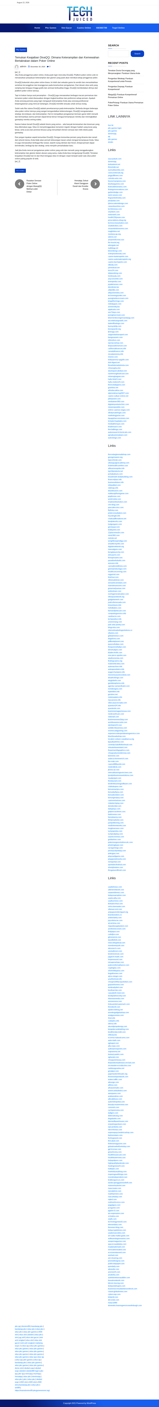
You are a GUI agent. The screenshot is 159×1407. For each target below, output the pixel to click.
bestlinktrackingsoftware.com (120, 784)
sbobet (30, 1335)
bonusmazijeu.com (116, 789)
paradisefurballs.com (116, 560)
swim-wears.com (115, 195)
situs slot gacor (32, 1337)
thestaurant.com (114, 781)
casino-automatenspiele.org (119, 259)
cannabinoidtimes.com (117, 566)
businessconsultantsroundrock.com (122, 1289)
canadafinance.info (116, 351)
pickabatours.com (115, 474)
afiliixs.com (112, 1085)
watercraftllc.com (115, 1079)
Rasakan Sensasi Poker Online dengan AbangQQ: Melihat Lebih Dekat (34, 186)
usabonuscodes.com (116, 1233)
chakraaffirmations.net (117, 519)
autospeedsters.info (116, 669)
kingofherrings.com (116, 301)
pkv (25, 1379)
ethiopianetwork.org (116, 597)
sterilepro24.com (115, 725)
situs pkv (31, 1329)
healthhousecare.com (117, 1155)
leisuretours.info (114, 605)
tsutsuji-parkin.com (115, 1054)
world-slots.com (114, 499)
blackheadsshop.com (117, 736)
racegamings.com (115, 848)
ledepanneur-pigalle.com (118, 360)
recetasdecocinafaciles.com (119, 1065)
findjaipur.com (114, 932)
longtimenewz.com (115, 828)
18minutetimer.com (116, 580)
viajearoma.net (114, 1052)
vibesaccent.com (115, 909)
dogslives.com (114, 639)
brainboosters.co (115, 915)
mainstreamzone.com (117, 586)
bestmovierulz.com (115, 954)
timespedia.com (114, 282)
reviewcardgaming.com (117, 731)
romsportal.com (114, 862)
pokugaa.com (113, 853)
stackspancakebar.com (117, 371)
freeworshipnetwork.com (118, 1077)
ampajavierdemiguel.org (118, 912)
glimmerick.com (114, 937)
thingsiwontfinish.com (117, 870)
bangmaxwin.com (115, 337)
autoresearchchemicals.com (119, 432)
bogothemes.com (115, 973)
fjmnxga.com (113, 332)
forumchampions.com (117, 181)
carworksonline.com (116, 206)
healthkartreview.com (116, 1158)
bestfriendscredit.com (117, 1032)
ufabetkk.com (113, 290)
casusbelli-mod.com (116, 993)
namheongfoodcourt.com (118, 374)
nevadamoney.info (115, 354)
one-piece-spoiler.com (117, 655)
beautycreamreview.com (118, 1105)
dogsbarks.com (114, 1118)
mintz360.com (114, 535)
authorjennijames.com (117, 1049)
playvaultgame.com (116, 856)
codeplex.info (113, 1021)
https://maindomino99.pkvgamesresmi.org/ (32, 1390)
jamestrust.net (114, 268)
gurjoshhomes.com (116, 985)
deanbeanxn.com (115, 491)
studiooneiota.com (115, 658)
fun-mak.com (113, 761)
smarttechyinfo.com (116, 544)
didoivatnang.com (115, 1116)
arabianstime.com (115, 1096)
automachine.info (115, 666)
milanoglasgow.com (116, 376)
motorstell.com (114, 215)
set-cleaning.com (115, 1258)
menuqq (28, 1374)
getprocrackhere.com (116, 812)
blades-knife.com (115, 653)
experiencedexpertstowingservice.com (124, 733)
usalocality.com (114, 898)
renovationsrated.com (117, 1250)
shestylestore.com (115, 867)
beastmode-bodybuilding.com (120, 477)
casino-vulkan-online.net (118, 396)
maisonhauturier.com (116, 1185)
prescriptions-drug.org (117, 220)
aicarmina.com (114, 923)
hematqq (18, 1376)
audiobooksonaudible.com (119, 1278)
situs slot (22, 1335)
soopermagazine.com (117, 1241)
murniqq (36, 1374)
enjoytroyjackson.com (117, 1124)
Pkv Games (50, 28)
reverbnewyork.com (116, 945)
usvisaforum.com (115, 951)
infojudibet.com (114, 485)
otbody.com (112, 265)
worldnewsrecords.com (117, 722)
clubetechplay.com (115, 803)
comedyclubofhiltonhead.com (120, 745)
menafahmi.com (114, 1191)
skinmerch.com (114, 948)
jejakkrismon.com (115, 284)
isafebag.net (113, 248)
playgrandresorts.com (117, 859)
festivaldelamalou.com (117, 187)
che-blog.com (113, 505)
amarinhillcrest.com (116, 240)
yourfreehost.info (115, 979)
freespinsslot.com (115, 558)
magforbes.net (114, 231)
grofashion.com (114, 839)
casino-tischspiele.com (117, 262)
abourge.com (113, 1082)
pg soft (22, 1337)
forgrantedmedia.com (116, 198)
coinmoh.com (113, 1107)
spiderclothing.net (115, 1010)
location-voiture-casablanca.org (121, 739)
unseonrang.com (115, 622)
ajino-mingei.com (115, 976)
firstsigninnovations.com (118, 189)
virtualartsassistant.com (117, 747)
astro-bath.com (114, 1040)
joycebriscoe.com (115, 920)
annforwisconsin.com (116, 929)
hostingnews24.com (116, 1166)
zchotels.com (113, 1216)
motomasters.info (115, 697)
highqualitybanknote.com (118, 1163)
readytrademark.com (116, 1247)
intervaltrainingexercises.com (120, 772)
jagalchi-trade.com (115, 957)
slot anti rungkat (27, 1343)
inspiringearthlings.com (117, 1174)
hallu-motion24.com (116, 382)
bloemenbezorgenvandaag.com (121, 318)
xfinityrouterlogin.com (117, 413)
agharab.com (113, 1057)
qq (109, 136)
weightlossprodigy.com (117, 541)
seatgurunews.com (116, 1015)
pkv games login (115, 128)
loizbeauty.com (114, 276)
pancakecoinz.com (115, 507)
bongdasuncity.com (116, 552)
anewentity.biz (114, 307)
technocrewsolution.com (118, 223)
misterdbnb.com (114, 767)
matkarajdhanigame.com (118, 493)
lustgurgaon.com (115, 524)
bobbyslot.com (114, 530)
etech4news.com (115, 1130)
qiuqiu (110, 142)
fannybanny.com (115, 817)
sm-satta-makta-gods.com (118, 1236)
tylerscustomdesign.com (118, 203)
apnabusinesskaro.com (117, 435)
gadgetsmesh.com (115, 599)
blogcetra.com (114, 627)
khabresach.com (115, 427)
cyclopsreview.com (116, 1110)
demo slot (19, 1368)
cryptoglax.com (114, 968)
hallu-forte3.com (114, 379)
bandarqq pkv (37, 1326)
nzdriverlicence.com (116, 1202)
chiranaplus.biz (114, 368)
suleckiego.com (114, 438)
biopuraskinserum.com (117, 346)
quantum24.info (114, 706)
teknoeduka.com (115, 1225)
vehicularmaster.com (116, 906)
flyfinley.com (113, 510)
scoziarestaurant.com (117, 1252)
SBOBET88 (101, 28)
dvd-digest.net (114, 362)
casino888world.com (116, 764)
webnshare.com (114, 591)
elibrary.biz (112, 1035)
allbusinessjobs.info (116, 468)
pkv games (20, 170)
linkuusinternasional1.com (119, 1004)
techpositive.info (114, 619)
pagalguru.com (114, 1205)
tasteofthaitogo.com (116, 323)
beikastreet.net (114, 164)
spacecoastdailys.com (117, 1244)
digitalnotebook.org (116, 546)
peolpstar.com (114, 201)
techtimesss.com (115, 209)
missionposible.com (116, 407)
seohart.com (113, 1255)
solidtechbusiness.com (117, 728)
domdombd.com (114, 806)
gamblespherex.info (116, 683)
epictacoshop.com (115, 343)
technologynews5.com (117, 1222)
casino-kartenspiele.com (118, 256)
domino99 (26, 1326)
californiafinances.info (117, 348)
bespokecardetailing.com (118, 1029)
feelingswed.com (115, 1138)
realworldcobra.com (116, 664)
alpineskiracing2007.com (118, 393)
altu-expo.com (114, 1046)
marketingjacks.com (116, 415)
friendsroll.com (114, 1007)
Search (113, 45)
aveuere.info (113, 563)
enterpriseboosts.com (117, 254)
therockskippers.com (116, 385)
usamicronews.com (116, 837)
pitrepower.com (114, 399)
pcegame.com (114, 1208)
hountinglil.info (114, 516)
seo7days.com (114, 312)
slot (16, 1337)
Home (37, 28)
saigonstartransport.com (118, 335)
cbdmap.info (113, 488)
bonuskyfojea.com (115, 792)
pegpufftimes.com (115, 175)
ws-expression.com (116, 1213)
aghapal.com (113, 1043)
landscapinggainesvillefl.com (120, 1183)
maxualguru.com (115, 549)
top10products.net (115, 471)
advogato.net (113, 245)
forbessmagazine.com (117, 1144)
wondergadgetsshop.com (118, 1012)
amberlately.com (115, 918)
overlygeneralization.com (118, 594)
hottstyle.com (113, 1169)
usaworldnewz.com (116, 892)
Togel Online (118, 28)
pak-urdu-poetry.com (116, 625)
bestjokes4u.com (115, 521)
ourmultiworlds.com (116, 170)
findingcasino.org (115, 661)
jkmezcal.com (113, 770)
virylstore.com (113, 212)
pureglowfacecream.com (118, 298)
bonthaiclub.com (115, 990)
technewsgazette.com (117, 295)
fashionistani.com (115, 1135)
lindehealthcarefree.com (118, 466)
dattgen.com (113, 1113)
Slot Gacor (66, 28)
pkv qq (17, 1326)
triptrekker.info (114, 692)
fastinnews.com (114, 814)
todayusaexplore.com (117, 895)
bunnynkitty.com (114, 326)
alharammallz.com (115, 1088)
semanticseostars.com (117, 583)
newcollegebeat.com (116, 943)
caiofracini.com (114, 616)
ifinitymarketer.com (115, 820)
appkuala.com (114, 309)
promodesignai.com (116, 1261)
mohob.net (112, 538)
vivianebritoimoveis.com (118, 229)
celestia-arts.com (115, 178)
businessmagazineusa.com (119, 711)
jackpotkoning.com (115, 823)
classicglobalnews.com (117, 1291)
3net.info (111, 1018)
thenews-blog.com (115, 1227)
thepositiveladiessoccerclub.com (121, 1063)
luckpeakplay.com (115, 834)
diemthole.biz (113, 287)
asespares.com (114, 1093)
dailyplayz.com (114, 809)
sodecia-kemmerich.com (118, 759)
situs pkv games (30, 1332)
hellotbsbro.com (114, 608)
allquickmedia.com (115, 293)
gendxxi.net (113, 694)
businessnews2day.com (118, 719)
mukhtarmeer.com (115, 1194)
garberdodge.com (115, 192)
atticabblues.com (115, 1099)
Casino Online (84, 28)
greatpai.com (113, 1071)
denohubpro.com (115, 650)
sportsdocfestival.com (117, 865)
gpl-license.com (114, 1149)
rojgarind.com (113, 574)
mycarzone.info (114, 700)
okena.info (112, 1024)
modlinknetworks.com (117, 826)
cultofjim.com (113, 934)
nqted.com (112, 1199)
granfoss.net (113, 388)
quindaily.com (113, 1266)
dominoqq (112, 134)
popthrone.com (114, 496)
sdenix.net (112, 237)
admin (23, 66)
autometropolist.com (116, 1102)
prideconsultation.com (117, 513)
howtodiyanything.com (117, 1171)
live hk (110, 125)
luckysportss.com (115, 831)
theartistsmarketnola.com (118, 365)
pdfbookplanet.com (116, 641)
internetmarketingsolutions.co (120, 630)
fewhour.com (113, 577)
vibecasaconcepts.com (117, 703)
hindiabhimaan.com (116, 424)
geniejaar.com (114, 527)
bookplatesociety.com (117, 996)
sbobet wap (29, 1368)
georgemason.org (115, 457)
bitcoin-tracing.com (116, 1283)
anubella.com (113, 1275)
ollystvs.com (113, 633)
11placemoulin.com (116, 533)
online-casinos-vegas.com (119, 410)
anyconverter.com (115, 279)
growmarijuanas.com (116, 588)
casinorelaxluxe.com (116, 800)
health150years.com (116, 217)
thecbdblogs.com (115, 429)
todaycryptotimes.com (117, 1230)
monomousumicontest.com (119, 675)
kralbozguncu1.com (116, 1180)
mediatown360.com (116, 401)
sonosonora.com (115, 1001)
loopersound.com (115, 959)
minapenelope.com (116, 962)
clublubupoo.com (115, 786)
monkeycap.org (114, 234)
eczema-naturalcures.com (118, 1038)
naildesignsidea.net (116, 1068)
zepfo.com (112, 1219)
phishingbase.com (115, 845)
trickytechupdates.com (117, 421)
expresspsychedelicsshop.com (120, 1132)
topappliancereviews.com (118, 418)
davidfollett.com (114, 940)
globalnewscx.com (115, 636)
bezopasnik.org (114, 329)
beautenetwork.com (116, 1280)
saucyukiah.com (114, 159)
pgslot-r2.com (113, 1211)
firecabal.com (113, 1141)
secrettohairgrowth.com (117, 321)
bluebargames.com (116, 184)
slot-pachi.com (114, 555)
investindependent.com (117, 1177)
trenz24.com (113, 270)
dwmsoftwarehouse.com (118, 1121)
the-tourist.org (113, 242)
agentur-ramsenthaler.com (119, 686)
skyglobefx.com (114, 680)
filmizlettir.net (113, 167)
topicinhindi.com (115, 460)
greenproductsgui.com (117, 569)
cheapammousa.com (116, 1060)
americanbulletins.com (117, 1091)
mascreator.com (114, 1188)
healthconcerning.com (117, 572)
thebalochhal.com (115, 904)
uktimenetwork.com (116, 890)
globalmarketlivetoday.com (119, 1146)
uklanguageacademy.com (118, 463)
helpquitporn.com (115, 1160)
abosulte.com (113, 1269)
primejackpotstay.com (117, 851)
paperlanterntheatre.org (117, 1074)
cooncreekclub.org (115, 173)
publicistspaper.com (116, 1264)
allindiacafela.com (115, 390)
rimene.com (113, 357)
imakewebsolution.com (117, 502)
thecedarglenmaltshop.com (119, 454)
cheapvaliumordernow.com (119, 753)
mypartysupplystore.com (118, 926)
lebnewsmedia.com (116, 999)
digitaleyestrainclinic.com (118, 404)
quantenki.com (114, 708)
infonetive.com (114, 340)
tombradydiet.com (115, 987)
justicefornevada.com (117, 602)
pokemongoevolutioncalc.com (120, 842)
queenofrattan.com (115, 644)
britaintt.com (113, 1297)
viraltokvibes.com (115, 226)
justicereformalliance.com (118, 965)
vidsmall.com (113, 717)
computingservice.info (117, 613)
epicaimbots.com (115, 1127)
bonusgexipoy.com (115, 798)
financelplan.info (115, 480)
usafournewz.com (115, 901)
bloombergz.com (115, 251)
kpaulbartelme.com (116, 742)
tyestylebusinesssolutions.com (120, 775)
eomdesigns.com (115, 689)
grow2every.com (115, 1152)
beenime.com (113, 756)
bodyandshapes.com (116, 1286)
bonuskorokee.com (116, 795)
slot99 (17, 1388)
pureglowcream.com (116, 315)
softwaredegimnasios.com (119, 1238)
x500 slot (23, 1382)
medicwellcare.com (116, 714)
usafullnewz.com (115, 887)
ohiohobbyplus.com (116, 971)
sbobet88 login (33, 1371)
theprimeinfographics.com (118, 750)
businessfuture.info (116, 482)
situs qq (25, 1346)
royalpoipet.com (114, 778)
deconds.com (113, 1300)
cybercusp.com (114, 1294)
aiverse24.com (114, 1272)
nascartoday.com (115, 1197)
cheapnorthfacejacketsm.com (120, 982)
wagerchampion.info (116, 672)
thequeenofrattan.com (117, 647)
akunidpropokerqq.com (117, 1026)
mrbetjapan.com (114, 304)
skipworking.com (115, 273)
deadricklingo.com (115, 678)
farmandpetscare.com (117, 611)
